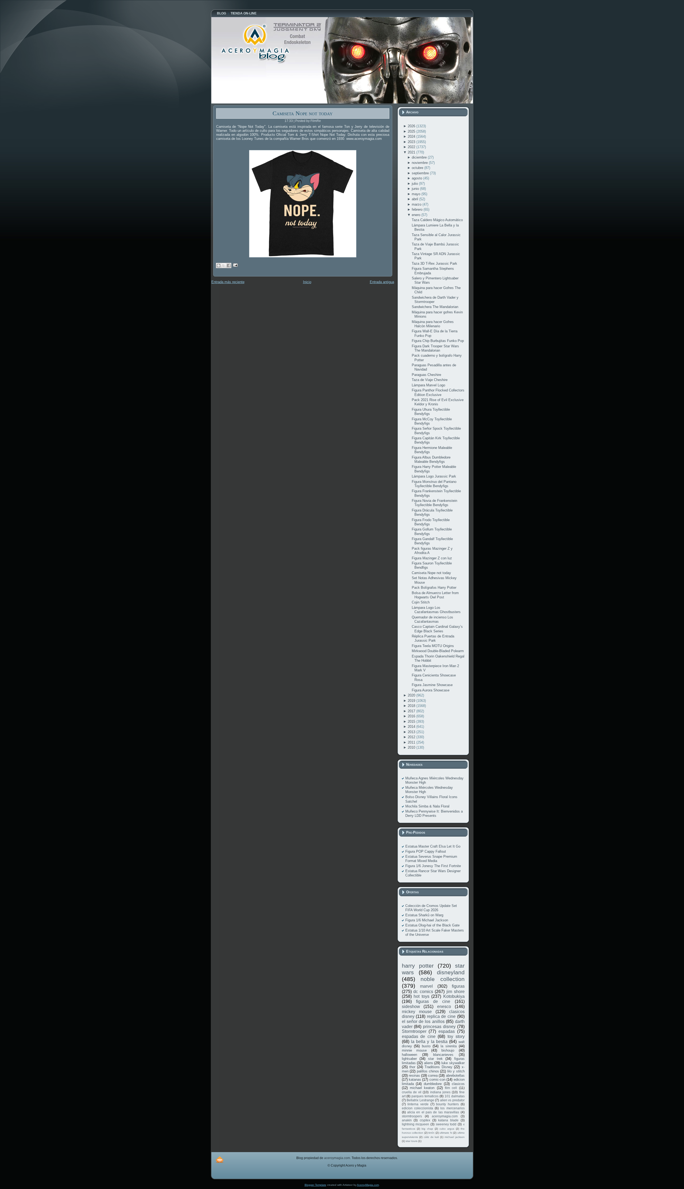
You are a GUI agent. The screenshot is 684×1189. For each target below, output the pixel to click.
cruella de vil (412, 1092)
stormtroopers (412, 1116)
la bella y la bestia (429, 1041)
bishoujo (447, 1050)
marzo (417, 204)
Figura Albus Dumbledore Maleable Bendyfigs (431, 459)
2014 (412, 727)
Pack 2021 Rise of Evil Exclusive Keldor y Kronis (438, 402)
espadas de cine (419, 1036)
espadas (446, 1031)
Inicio (307, 282)
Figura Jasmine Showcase (432, 685)
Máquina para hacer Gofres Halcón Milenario (433, 324)
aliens (428, 1063)
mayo (416, 194)
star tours (411, 1141)
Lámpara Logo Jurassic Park (434, 476)
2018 (412, 706)
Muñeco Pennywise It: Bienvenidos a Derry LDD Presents (434, 813)
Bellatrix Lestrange (420, 1100)
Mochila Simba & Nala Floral (427, 806)
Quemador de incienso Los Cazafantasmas (432, 619)
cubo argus (447, 1128)
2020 (412, 695)
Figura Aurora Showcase (430, 690)
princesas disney (439, 1026)
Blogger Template (315, 1184)
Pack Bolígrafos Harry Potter (434, 588)
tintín (431, 1132)
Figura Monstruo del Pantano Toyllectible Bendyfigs (434, 484)
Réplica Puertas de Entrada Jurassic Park (433, 638)
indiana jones (440, 1092)
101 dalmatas (455, 1096)
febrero (417, 209)
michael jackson (455, 1137)
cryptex (425, 1120)
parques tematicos (424, 1096)
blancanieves (443, 1055)
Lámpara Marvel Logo (428, 385)
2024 (412, 136)
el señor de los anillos (423, 1021)
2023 (412, 142)
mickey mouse (417, 1011)
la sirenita (449, 1046)
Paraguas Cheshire (426, 375)
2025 (412, 131)
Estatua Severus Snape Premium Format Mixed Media (431, 859)
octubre (418, 168)
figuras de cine (433, 1001)
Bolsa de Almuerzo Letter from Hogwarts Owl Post (435, 595)
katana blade (448, 1120)
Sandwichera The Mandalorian (435, 307)
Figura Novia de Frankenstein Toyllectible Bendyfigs (434, 503)
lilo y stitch (455, 1071)
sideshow (411, 1006)
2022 (412, 147)
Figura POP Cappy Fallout (425, 851)
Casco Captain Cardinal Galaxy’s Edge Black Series (437, 629)
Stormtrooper (414, 1031)
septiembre (421, 173)
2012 (412, 737)
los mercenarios (452, 1108)
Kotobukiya (454, 996)
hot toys (421, 996)
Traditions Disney (438, 1067)
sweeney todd (446, 1124)
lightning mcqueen (415, 1124)
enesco (444, 1006)
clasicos (458, 1084)
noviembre (420, 163)
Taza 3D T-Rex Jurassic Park (434, 263)
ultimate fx (446, 1132)
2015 (412, 721)
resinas (414, 1075)
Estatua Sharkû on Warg (424, 915)
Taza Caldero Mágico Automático (437, 220)
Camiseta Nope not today (303, 113)
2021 (412, 152)
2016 (412, 716)
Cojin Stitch (421, 602)
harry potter (418, 966)
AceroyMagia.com (368, 1184)
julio (415, 184)
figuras (458, 986)
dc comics (423, 991)
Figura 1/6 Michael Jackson (426, 920)
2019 (412, 701)
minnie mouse (414, 1050)
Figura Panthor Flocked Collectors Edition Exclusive (438, 392)
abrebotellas (455, 1075)
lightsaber (409, 1059)
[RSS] (219, 1159)
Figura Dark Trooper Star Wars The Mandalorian (435, 348)
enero (416, 215)
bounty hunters (447, 1104)
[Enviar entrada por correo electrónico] (234, 265)
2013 (412, 732)
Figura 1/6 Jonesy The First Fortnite (433, 866)
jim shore (455, 991)
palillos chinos (428, 1071)
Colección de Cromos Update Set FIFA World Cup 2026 (431, 908)
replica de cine (441, 1016)
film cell (451, 1088)
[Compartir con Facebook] (228, 265)
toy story (456, 1036)
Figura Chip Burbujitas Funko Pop (438, 341)
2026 (412, 126)
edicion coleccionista (417, 1108)
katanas (415, 1080)
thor (412, 1067)
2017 (412, 711)
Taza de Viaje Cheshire (430, 380)
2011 (412, 742)
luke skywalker (453, 1063)
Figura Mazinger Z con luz (432, 558)
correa (433, 1075)
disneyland (451, 972)
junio (416, 189)
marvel (426, 986)
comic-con (437, 1080)
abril (415, 199)
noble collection (443, 979)
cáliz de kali (431, 1137)
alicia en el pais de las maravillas (433, 1112)
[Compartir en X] (223, 265)
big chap (427, 1128)
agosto (417, 178)
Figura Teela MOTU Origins (433, 646)
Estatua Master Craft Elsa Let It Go (432, 846)
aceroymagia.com (445, 1116)
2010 (412, 747)
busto (426, 1046)
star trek (435, 1059)
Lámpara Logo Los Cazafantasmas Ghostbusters (436, 610)
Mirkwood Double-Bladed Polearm (438, 651)
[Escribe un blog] (218, 265)
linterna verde (418, 1104)
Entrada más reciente (227, 282)
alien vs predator (452, 1100)
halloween (409, 1055)
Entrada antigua (382, 282)
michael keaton (422, 1088)
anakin (407, 1120)
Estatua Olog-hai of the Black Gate (432, 925)
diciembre (420, 157)
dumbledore (433, 1084)
